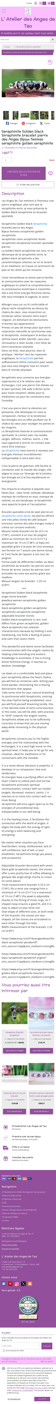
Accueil (7, 47)
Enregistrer (31, 123)
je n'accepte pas (14, 1399)
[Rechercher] (52, 39)
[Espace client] (35, 3)
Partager (14, 123)
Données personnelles (12, 1206)
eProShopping (11, 1361)
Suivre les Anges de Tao (12, 1195)
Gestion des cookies (9, 1245)
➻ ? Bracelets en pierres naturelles (27, 47)
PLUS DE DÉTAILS (14, 1111)
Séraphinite (40, 223)
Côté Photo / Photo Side (12, 1199)
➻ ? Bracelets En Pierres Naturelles (19, 147)
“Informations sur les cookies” (36, 1388)
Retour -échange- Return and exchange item (20, 1210)
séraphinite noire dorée (16, 515)
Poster (47, 123)
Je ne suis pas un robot (15, 1350)
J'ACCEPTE (42, 1399)
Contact (29, 3)
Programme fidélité (10, 1217)
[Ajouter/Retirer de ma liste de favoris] (50, 173)
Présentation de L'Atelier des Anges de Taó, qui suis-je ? (24, 1192)
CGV (4, 1203)
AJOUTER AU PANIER (14, 1050)
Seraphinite (26, 358)
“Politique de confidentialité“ (22, 1390)
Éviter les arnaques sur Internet (15, 1213)
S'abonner (47, 1346)
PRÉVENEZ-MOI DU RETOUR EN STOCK (23, 173)
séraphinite (11, 450)
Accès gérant (48, 1361)
